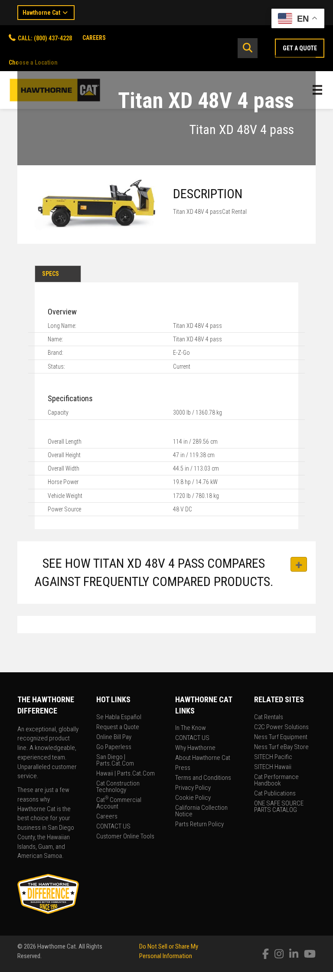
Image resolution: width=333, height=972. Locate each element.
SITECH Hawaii (272, 767)
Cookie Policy (193, 798)
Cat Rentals (268, 717)
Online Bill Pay (113, 737)
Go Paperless (113, 747)
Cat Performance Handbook (276, 780)
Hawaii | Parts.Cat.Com (125, 773)
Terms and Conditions (203, 778)
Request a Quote (117, 727)
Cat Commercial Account (118, 803)
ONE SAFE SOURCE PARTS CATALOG (279, 807)
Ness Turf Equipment (280, 737)
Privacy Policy (193, 788)
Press (182, 768)
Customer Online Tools (125, 836)
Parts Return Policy (199, 824)
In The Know (190, 728)
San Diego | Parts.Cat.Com (115, 760)
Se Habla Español (118, 717)
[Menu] (317, 90)
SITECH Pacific (273, 757)
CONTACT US (113, 826)
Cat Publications (275, 793)
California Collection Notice (201, 811)
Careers (107, 816)
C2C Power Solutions (281, 727)
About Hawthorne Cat (202, 758)
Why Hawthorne (195, 748)
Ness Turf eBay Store (281, 747)
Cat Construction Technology (118, 787)
